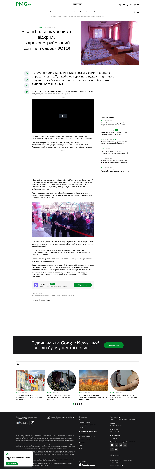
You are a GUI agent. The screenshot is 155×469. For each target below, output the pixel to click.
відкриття (35, 300)
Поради (96, 11)
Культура (88, 11)
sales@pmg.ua (114, 438)
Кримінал (68, 11)
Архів (80, 445)
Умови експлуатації (85, 439)
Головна (53, 16)
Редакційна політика (85, 422)
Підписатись (82, 285)
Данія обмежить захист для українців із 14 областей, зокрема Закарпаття (113, 124)
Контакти (81, 427)
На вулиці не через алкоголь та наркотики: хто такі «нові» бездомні (114, 152)
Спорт (82, 11)
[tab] (73, 404)
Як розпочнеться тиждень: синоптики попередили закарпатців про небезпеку (114, 161)
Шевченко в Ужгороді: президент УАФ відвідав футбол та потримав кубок (114, 143)
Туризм (103, 11)
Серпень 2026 (77, 4)
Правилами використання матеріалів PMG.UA (36, 465)
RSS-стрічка (116, 455)
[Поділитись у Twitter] (26, 85)
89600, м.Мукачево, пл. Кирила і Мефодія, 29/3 (124, 419)
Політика (61, 11)
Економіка (53, 11)
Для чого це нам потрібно (11, 460)
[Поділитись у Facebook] (26, 73)
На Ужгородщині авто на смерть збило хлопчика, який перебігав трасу (114, 133)
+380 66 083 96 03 (115, 425)
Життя (76, 11)
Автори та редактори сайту (87, 425)
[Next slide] (138, 404)
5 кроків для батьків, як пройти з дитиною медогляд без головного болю (115, 171)
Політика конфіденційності (87, 436)
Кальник (42, 300)
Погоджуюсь (12, 463)
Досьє (81, 448)
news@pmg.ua (114, 431)
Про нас (81, 420)
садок (48, 300)
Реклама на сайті (84, 434)
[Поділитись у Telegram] (26, 79)
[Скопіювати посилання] (26, 91)
